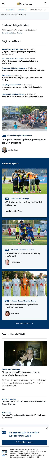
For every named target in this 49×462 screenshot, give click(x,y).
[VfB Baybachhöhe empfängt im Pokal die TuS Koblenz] (24, 181)
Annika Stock (13, 150)
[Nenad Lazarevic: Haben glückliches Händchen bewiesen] (24, 283)
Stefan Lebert (16, 262)
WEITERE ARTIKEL (23, 323)
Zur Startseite (7, 33)
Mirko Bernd (9, 211)
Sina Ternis (18, 211)
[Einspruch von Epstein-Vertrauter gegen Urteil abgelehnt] (25, 353)
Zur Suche (18, 33)
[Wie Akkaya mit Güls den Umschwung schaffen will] (24, 232)
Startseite (4, 14)
